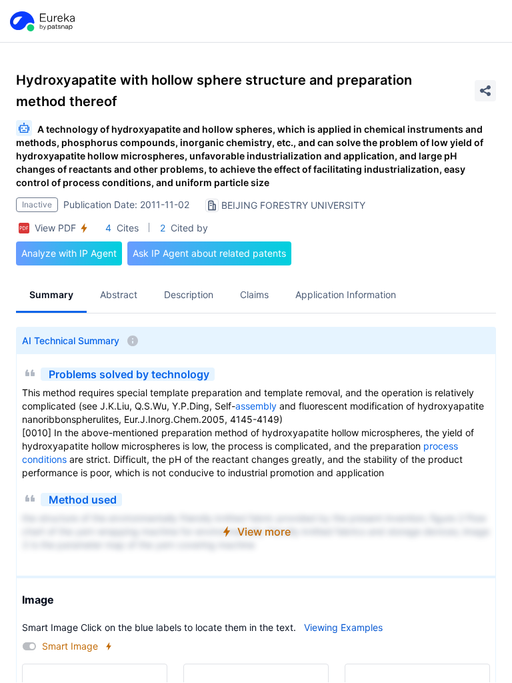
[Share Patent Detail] (485, 90)
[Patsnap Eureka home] (41, 21)
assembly (256, 406)
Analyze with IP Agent (69, 253)
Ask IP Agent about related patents (209, 253)
